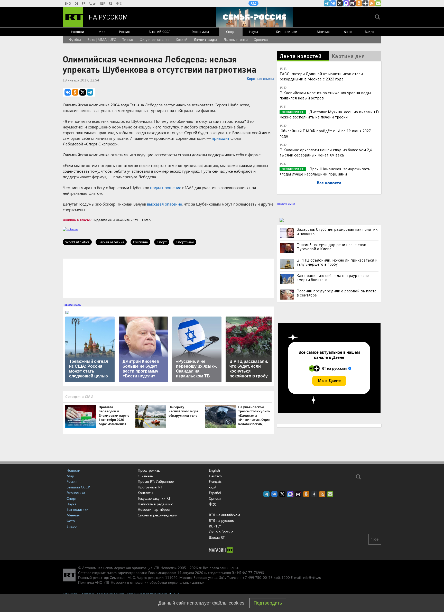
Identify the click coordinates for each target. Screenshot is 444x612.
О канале (145, 476)
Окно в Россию (221, 531)
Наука (253, 31)
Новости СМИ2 (286, 204)
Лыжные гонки (236, 39)
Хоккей (181, 39)
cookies (236, 603)
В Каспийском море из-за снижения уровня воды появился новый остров (325, 95)
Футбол (75, 39)
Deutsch (215, 476)
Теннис (127, 39)
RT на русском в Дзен (365, 3)
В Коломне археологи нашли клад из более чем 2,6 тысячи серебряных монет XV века (326, 152)
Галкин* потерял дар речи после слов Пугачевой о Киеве (331, 247)
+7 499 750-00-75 (257, 577)
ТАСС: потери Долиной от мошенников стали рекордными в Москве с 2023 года (321, 76)
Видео (369, 31)
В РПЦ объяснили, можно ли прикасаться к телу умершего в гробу (337, 262)
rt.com (112, 572)
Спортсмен (185, 241)
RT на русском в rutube (352, 3)
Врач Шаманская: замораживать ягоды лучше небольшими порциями (325, 171)
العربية (92, 3)
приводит (220, 138)
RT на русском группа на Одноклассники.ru (359, 3)
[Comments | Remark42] (168, 277)
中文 (119, 3)
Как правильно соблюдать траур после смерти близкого (333, 277)
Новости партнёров (154, 509)
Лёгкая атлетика (111, 241)
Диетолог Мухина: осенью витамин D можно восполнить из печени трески (329, 114)
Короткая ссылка (260, 78)
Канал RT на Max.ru (346, 3)
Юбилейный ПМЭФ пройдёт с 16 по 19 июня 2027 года (325, 133)
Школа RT (217, 537)
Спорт (231, 31)
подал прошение (165, 187)
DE (76, 3)
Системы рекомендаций (157, 515)
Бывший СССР (159, 31)
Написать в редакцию (155, 504)
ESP (102, 3)
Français (215, 481)
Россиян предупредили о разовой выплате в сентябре (336, 293)
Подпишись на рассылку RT (378, 3)
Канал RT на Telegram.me (327, 3)
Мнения (323, 31)
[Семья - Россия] (254, 17)
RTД (253, 3)
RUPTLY (215, 526)
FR (83, 3)
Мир (102, 31)
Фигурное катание (154, 39)
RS (110, 3)
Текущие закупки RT (154, 498)
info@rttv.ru (311, 577)
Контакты (145, 492)
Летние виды (205, 39)
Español (215, 493)
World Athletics (77, 241)
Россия (124, 31)
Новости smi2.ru (72, 305)
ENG (68, 3)
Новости (77, 31)
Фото (348, 31)
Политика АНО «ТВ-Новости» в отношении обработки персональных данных (141, 582)
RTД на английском (224, 514)
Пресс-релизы (149, 470)
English (214, 470)
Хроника (261, 39)
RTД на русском (222, 520)
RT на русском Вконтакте (333, 3)
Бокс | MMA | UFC (101, 39)
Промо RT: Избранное (156, 481)
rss (372, 3)
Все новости (329, 182)
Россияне (140, 241)
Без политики (286, 31)
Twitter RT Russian (340, 3)
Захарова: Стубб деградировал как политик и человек (337, 231)
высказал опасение (164, 204)
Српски (215, 498)
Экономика (200, 31)
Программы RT (150, 487)
